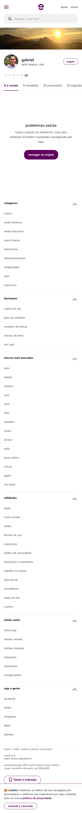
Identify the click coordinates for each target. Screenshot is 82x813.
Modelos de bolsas (15, 327)
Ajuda (7, 508)
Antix (7, 449)
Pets (6, 276)
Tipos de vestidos (14, 318)
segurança (10, 544)
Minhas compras (14, 648)
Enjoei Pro (10, 285)
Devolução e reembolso (18, 562)
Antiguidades (12, 267)
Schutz (8, 467)
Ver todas (10, 484)
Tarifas (7, 526)
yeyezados (10, 666)
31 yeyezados (52, 85)
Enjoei (8, 213)
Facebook (9, 699)
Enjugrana (10, 657)
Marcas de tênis (13, 335)
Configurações (12, 675)
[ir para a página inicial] (41, 9)
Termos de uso (13, 535)
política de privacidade (37, 798)
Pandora (9, 422)
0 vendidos (30, 85)
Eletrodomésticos (14, 258)
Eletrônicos (11, 249)
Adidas (8, 377)
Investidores (11, 589)
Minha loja (10, 630)
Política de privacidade (17, 553)
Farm (6, 368)
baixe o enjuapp (24, 779)
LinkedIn (9, 734)
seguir (71, 61)
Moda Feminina (13, 222)
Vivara (7, 431)
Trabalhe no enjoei (15, 571)
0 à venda (11, 85)
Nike (6, 413)
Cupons (8, 607)
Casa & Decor (12, 240)
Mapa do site (12, 598)
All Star (8, 440)
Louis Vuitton (11, 458)
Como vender (12, 517)
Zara (6, 395)
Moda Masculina (14, 231)
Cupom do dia (12, 309)
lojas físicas (11, 580)
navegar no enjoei (41, 154)
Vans (7, 404)
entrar (74, 7)
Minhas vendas (13, 639)
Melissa (8, 386)
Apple (7, 475)
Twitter (8, 708)
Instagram (10, 717)
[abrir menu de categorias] (6, 7)
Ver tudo (9, 344)
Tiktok (7, 725)
